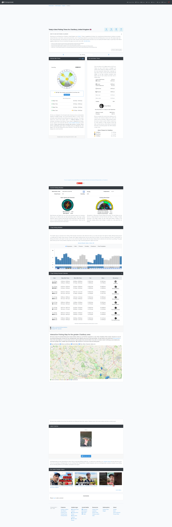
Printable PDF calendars (56, 328)
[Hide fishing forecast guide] (121, 34)
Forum (148, 2)
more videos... (119, 490)
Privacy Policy (116, 514)
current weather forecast (73, 122)
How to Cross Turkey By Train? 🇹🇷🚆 (107, 485)
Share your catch (86, 456)
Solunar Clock (95, 512)
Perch (86, 429)
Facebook (85, 509)
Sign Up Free (66, 94)
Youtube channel (107, 461)
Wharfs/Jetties (75, 344)
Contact (115, 509)
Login (159, 2)
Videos (143, 2)
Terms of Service (116, 512)
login (54, 498)
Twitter (84, 514)
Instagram (85, 510)
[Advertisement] (86, 16)
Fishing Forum (64, 512)
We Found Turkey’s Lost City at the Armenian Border (86, 485)
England (63, 5)
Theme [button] (164, 2)
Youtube (84, 512)
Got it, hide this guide (117, 49)
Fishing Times (131, 2)
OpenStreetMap (114, 378)
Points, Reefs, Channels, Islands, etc (87, 344)
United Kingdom (58, 5)
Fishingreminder (9, 2)
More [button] (153, 2)
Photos (138, 2)
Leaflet (110, 378)
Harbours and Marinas (65, 344)
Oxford (79, 36)
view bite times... (87, 41)
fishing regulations (117, 338)
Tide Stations (63, 510)
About (114, 510)
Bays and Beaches (55, 344)
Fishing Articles (64, 515)
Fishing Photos (64, 514)
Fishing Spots (51, 5)
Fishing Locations (64, 509)
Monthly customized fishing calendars (59, 327)
